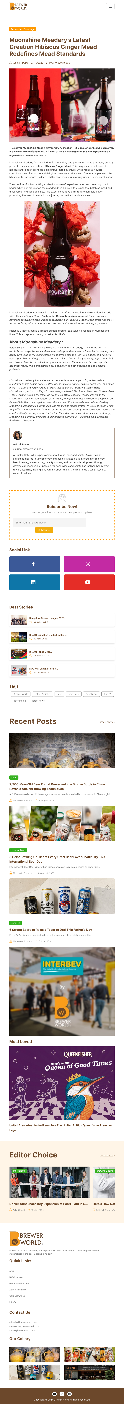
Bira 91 (107, 694)
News (14, 777)
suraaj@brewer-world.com (22, 1330)
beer (59, 694)
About (12, 1271)
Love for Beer (18, 850)
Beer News (91, 694)
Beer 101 (15, 923)
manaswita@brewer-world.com (24, 1326)
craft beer (74, 694)
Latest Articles (42, 694)
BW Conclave (16, 1277)
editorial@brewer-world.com (23, 1322)
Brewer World (20, 694)
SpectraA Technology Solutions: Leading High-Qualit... (74, 1204)
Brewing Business (47, 1170)
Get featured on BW (19, 1283)
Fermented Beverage (23, 29)
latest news (38, 700)
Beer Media (19, 700)
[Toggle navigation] (110, 6)
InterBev (13, 1302)
